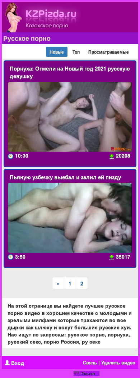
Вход (17, 362)
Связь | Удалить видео (109, 362)
